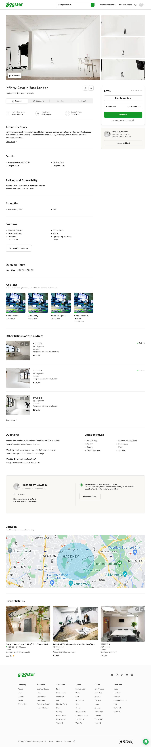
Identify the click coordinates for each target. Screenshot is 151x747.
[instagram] (117, 675)
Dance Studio (81, 712)
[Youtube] (127, 675)
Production (60, 697)
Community (41, 697)
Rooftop (117, 697)
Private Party (61, 715)
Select (20, 700)
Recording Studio (82, 715)
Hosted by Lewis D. (120, 132)
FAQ (38, 693)
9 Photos (16, 76)
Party (58, 689)
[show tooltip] (133, 120)
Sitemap (68, 741)
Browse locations (107, 5)
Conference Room (120, 700)
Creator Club (22, 704)
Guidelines (41, 700)
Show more (10, 141)
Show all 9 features (19, 248)
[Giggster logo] (26, 675)
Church (78, 708)
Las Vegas (99, 719)
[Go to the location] (18, 350)
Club (77, 704)
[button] (146, 742)
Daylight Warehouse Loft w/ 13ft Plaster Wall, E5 (27, 644)
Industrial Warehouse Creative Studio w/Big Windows (73, 644)
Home (78, 693)
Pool (77, 697)
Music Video (60, 719)
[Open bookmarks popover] (91, 88)
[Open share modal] (22, 344)
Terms (51, 741)
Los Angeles (99, 689)
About (20, 689)
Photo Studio (80, 689)
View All (59, 723)
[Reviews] (132, 675)
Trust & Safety (42, 708)
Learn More (114, 489)
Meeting (59, 712)
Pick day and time (123, 98)
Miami (97, 704)
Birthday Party (61, 704)
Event (58, 700)
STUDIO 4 (37, 371)
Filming (58, 708)
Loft (115, 704)
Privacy (59, 741)
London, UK (10, 93)
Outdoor (117, 693)
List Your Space (125, 5)
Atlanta (97, 697)
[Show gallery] (53, 47)
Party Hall (117, 708)
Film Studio (80, 700)
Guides (20, 697)
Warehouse (80, 719)
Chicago (98, 700)
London (97, 708)
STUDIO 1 (37, 343)
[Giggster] (14, 4)
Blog (19, 693)
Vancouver (99, 712)
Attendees (111, 106)
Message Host (123, 143)
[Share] (85, 88)
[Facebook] (112, 675)
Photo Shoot (61, 693)
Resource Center (43, 704)
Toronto (98, 715)
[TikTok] (122, 675)
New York (98, 693)
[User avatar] (141, 5)
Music (116, 689)
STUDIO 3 (37, 398)
